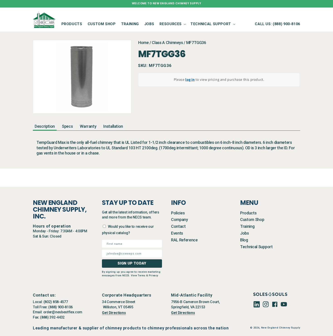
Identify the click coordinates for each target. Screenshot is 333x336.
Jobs (244, 233)
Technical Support (256, 246)
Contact (178, 226)
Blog (244, 240)
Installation (113, 126)
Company (179, 219)
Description (45, 126)
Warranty (88, 126)
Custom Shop (252, 219)
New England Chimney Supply (280, 327)
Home (143, 42)
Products (248, 213)
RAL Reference (184, 240)
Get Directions (114, 313)
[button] (172, 24)
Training (247, 226)
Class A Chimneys (167, 42)
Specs (67, 126)
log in (190, 79)
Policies (178, 213)
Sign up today (132, 263)
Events (177, 233)
